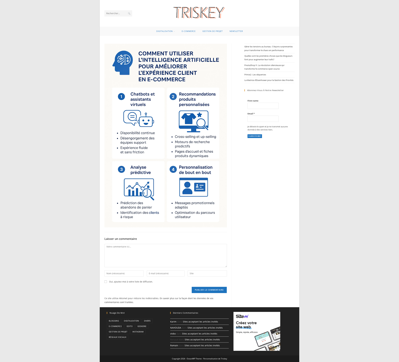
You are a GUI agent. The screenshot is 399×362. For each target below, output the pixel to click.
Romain (174, 345)
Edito (129, 326)
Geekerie (141, 326)
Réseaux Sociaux (117, 337)
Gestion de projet (118, 331)
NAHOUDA (175, 327)
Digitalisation (131, 321)
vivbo (173, 333)
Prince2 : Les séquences (255, 74)
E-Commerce (115, 326)
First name (253, 100)
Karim (173, 321)
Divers (147, 321)
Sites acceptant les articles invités (200, 321)
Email (251, 113)
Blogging (114, 321)
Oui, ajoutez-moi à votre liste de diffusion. (130, 281)
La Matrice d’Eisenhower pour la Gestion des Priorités (268, 80)
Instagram (138, 331)
